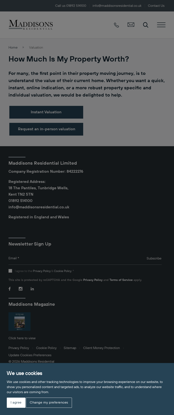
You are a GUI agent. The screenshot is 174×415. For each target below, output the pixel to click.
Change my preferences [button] (49, 402)
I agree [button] (16, 402)
